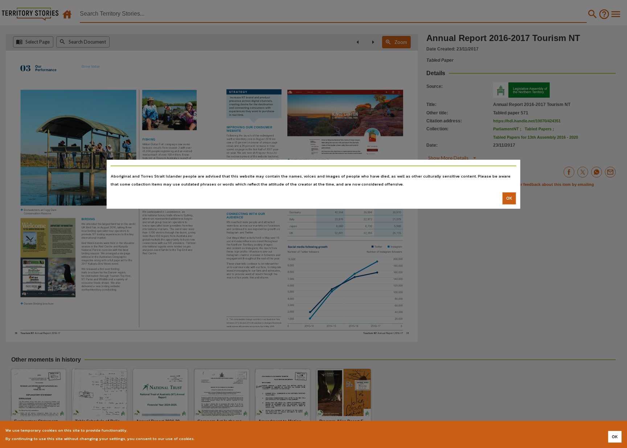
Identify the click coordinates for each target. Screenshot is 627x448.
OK (509, 198)
